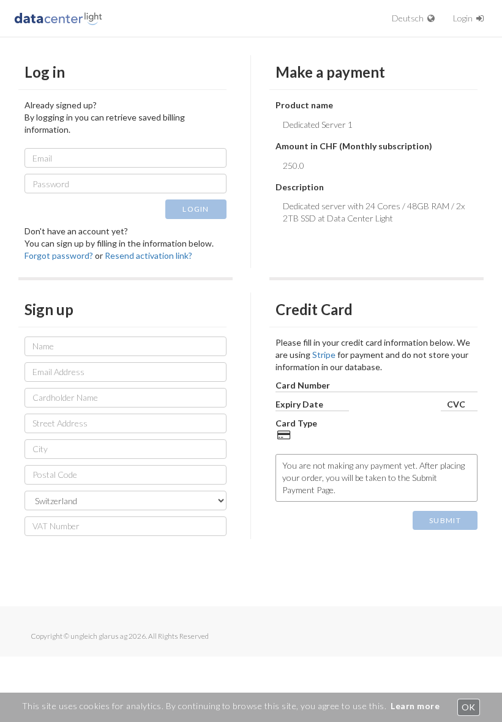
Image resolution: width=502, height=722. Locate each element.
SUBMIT (445, 520)
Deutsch (409, 18)
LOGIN (195, 209)
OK (469, 707)
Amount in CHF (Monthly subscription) (353, 146)
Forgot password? (58, 255)
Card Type (296, 423)
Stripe (323, 354)
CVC (456, 404)
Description (299, 187)
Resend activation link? (148, 255)
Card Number (302, 385)
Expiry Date (299, 404)
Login (464, 18)
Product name (304, 105)
